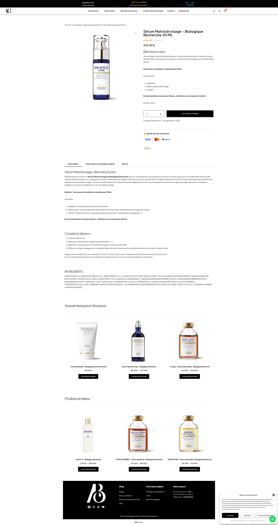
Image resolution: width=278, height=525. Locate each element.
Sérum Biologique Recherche (114, 25)
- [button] (147, 113)
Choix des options (139, 376)
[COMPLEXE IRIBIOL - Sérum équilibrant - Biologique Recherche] (139, 434)
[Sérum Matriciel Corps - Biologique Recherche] (139, 341)
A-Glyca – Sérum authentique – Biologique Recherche (189, 366)
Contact (171, 11)
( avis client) (157, 40)
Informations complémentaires (100, 164)
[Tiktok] (98, 507)
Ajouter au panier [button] (88, 376)
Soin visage (93, 11)
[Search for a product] (214, 11)
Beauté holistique (129, 11)
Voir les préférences (266, 515)
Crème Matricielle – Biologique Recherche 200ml (88, 366)
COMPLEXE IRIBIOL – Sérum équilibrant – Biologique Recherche (139, 459)
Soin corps (109, 11)
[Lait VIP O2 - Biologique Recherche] (88, 434)
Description (73, 164)
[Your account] (219, 11)
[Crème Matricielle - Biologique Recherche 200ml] (88, 341)
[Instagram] (94, 507)
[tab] (73, 164)
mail (189, 492)
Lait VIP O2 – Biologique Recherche (88, 459)
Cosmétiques (77, 25)
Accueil (67, 25)
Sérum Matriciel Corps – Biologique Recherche (139, 366)
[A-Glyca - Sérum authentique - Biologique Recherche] (189, 341)
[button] (274, 495)
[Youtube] (103, 507)
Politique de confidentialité (238, 520)
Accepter (230, 515)
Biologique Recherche (93, 25)
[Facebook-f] (89, 507)
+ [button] (160, 113)
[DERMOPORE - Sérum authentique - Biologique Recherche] (189, 434)
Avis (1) (125, 164)
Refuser (248, 515)
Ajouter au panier (190, 113)
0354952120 (188, 497)
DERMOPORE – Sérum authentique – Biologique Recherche (189, 459)
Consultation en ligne (153, 11)
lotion (111, 241)
